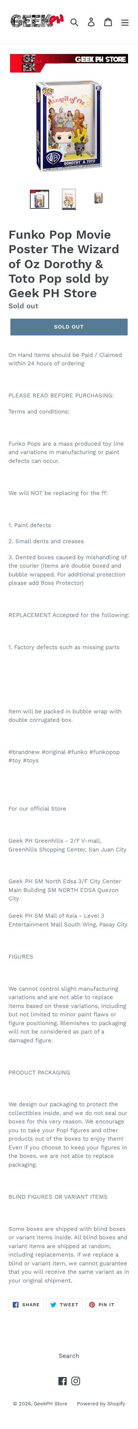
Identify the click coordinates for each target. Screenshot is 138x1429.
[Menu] (125, 22)
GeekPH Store (50, 1403)
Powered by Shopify (101, 1403)
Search (69, 1355)
